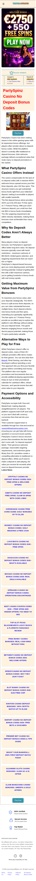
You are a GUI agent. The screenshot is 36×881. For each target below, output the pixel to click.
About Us (3, 873)
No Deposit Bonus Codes (28, 873)
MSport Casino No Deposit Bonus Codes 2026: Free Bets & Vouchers (18, 722)
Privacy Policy (10, 873)
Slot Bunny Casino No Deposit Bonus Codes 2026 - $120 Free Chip (18, 690)
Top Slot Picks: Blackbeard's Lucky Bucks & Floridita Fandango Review (18, 627)
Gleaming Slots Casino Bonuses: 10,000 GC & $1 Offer (18, 771)
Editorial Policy (18, 873)
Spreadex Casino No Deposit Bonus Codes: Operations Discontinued (18, 593)
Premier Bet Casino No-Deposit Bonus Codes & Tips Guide (18, 738)
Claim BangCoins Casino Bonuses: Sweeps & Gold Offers (18, 787)
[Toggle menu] (3, 4)
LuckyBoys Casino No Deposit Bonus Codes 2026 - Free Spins (18, 544)
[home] (20, 6)
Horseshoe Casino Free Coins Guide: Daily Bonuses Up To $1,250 (18, 511)
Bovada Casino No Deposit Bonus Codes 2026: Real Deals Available (18, 576)
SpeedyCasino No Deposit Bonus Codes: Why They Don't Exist (18, 674)
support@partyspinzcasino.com (15, 428)
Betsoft (4, 360)
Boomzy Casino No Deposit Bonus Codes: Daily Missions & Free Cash (18, 528)
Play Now (18, 133)
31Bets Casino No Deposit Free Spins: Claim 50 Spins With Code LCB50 (18, 495)
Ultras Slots (29, 81)
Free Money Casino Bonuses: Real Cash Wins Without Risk (18, 641)
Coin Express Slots (12, 81)
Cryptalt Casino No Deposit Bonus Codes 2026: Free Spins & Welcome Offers (18, 481)
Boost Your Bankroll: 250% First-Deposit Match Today (18, 755)
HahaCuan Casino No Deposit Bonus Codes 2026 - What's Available (18, 560)
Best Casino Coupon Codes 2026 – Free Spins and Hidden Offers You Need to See (18, 610)
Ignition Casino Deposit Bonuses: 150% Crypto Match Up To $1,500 (18, 706)
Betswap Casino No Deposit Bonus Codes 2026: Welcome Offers (18, 657)
